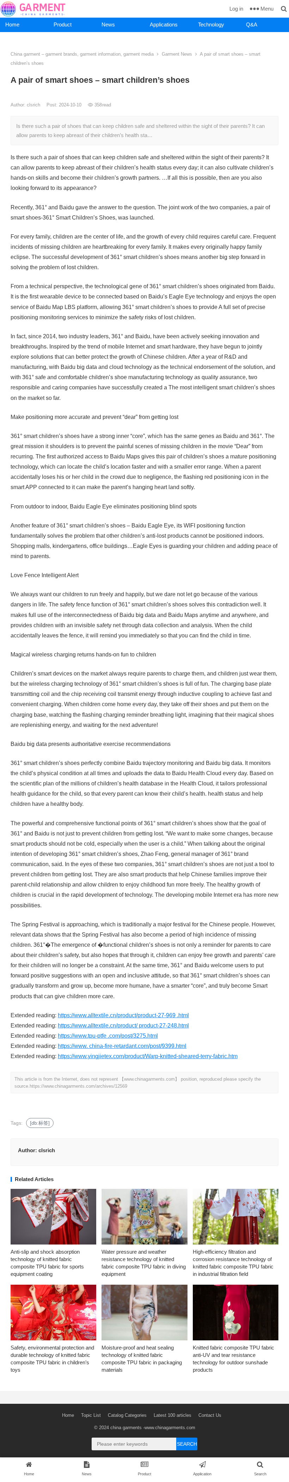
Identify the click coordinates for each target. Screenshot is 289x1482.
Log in (236, 9)
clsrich (34, 104)
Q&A (251, 24)
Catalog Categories (127, 1415)
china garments (126, 1427)
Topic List (91, 1415)
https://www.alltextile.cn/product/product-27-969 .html (123, 1015)
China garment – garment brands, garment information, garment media (82, 54)
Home (12, 24)
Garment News (177, 54)
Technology (211, 24)
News (108, 24)
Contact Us (209, 1415)
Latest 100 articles (172, 1415)
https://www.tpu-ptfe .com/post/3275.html (108, 1036)
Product (63, 24)
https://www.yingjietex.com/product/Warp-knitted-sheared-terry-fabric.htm (148, 1056)
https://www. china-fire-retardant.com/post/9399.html (122, 1046)
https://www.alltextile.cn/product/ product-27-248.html (123, 1026)
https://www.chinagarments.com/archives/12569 (78, 1086)
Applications (164, 24)
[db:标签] (40, 1123)
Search (187, 1444)
